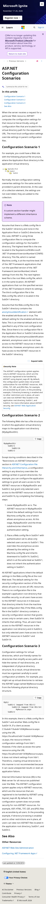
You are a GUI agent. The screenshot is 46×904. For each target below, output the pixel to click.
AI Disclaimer (7, 889)
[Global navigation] (2, 27)
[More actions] (41, 61)
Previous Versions (16, 61)
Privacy (17, 893)
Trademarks (7, 900)
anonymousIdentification (14, 312)
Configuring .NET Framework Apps (19, 853)
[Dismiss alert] (42, 4)
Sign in (41, 27)
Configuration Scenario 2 (14, 99)
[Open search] (34, 27)
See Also (7, 106)
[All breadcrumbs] (4, 61)
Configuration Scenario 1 (14, 96)
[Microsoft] (23, 27)
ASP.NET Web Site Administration (18, 847)
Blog (36, 889)
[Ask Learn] (37, 61)
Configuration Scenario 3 (14, 103)
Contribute (6, 893)
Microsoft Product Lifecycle (19, 40)
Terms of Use (34, 897)
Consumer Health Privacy (13, 897)
